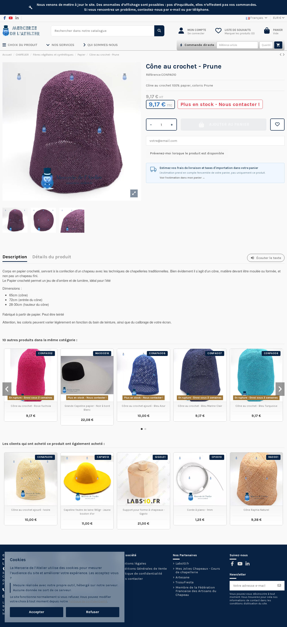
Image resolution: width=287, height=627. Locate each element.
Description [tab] (14, 257)
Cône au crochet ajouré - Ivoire (30, 509)
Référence (153, 75)
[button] (24, 45)
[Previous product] (281, 55)
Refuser (92, 612)
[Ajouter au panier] (278, 45)
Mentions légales (132, 563)
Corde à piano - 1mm (200, 509)
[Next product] (284, 55)
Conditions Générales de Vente (143, 569)
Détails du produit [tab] (51, 257)
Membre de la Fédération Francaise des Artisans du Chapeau (196, 591)
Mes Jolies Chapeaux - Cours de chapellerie (198, 570)
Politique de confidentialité (140, 573)
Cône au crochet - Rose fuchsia (31, 405)
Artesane (182, 577)
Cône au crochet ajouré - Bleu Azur (143, 405)
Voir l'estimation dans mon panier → (182, 177)
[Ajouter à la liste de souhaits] (277, 125)
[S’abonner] (279, 585)
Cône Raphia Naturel (256, 509)
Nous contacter (131, 579)
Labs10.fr (182, 563)
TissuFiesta (185, 582)
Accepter (36, 612)
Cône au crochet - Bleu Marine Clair (200, 405)
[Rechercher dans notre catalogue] (159, 30)
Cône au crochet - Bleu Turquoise (256, 405)
